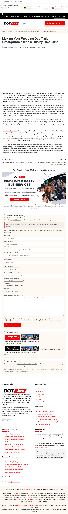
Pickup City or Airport (11, 252)
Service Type (8, 266)
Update (13, 343)
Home (39, 389)
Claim (8, 343)
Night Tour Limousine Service (14, 439)
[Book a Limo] (34, 188)
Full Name (7, 235)
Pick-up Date (8, 259)
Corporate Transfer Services (14, 447)
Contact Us (41, 402)
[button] (55, 23)
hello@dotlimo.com (14, 482)
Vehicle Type (8, 288)
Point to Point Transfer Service (15, 449)
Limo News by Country (45, 414)
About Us (40, 391)
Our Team (41, 394)
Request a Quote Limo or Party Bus (49, 422)
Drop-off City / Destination (12, 273)
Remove (19, 343)
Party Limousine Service (12, 442)
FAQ (39, 396)
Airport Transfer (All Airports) (47, 416)
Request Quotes (16, 220)
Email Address (8, 241)
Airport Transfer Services (13, 434)
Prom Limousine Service (12, 452)
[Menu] (24, 23)
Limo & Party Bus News (45, 424)
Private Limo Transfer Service (14, 436)
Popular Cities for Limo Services (48, 419)
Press (39, 399)
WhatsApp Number (10, 247)
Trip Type (7, 283)
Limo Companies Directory (46, 411)
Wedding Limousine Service (14, 444)
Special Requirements (13, 295)
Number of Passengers (11, 278)
